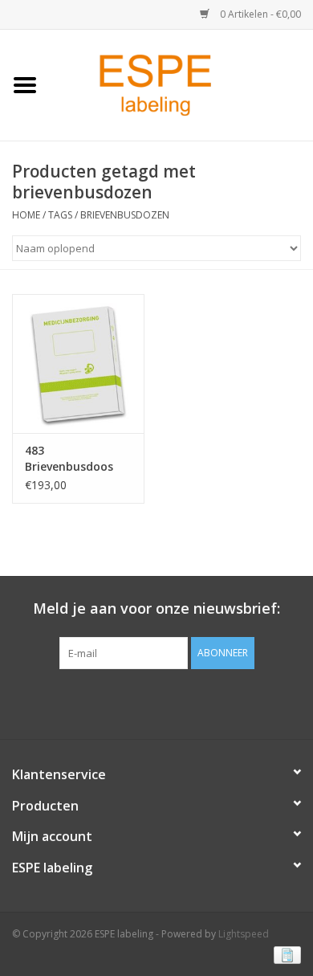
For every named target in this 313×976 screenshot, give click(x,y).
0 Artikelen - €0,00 (259, 14)
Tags (60, 215)
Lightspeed (243, 934)
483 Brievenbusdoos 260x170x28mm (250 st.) (69, 459)
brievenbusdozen (124, 215)
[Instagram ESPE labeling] (185, 702)
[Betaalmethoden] (284, 954)
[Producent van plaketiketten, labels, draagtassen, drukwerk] (181, 84)
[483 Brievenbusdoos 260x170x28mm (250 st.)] (78, 363)
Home (26, 215)
